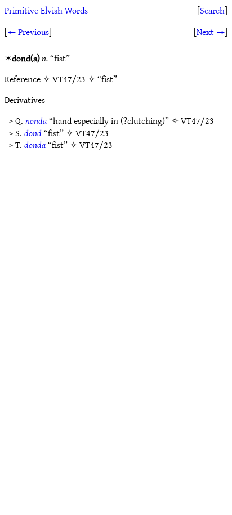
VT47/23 (197, 120)
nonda (36, 120)
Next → (211, 31)
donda (35, 145)
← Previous (28, 31)
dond (33, 133)
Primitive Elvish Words (46, 10)
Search (212, 10)
